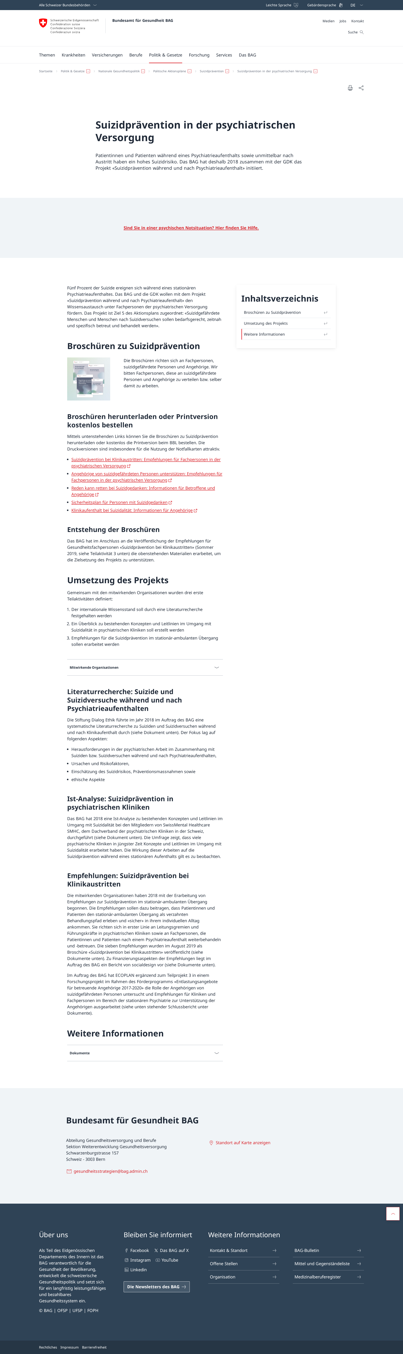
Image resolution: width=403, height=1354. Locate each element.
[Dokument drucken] (350, 87)
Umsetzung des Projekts (266, 323)
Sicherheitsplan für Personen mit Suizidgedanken (119, 502)
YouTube (170, 1260)
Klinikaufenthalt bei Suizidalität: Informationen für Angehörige (132, 510)
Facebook (139, 1250)
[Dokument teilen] (361, 87)
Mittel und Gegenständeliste (322, 1263)
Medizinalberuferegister (317, 1277)
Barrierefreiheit (94, 1347)
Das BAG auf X (174, 1250)
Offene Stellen (224, 1263)
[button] (47, 54)
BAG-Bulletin (306, 1250)
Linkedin (138, 1270)
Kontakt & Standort (228, 1250)
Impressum (69, 1347)
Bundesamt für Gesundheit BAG (142, 20)
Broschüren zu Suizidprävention (272, 312)
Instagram (140, 1260)
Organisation (222, 1277)
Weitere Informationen (264, 334)
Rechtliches (48, 1347)
